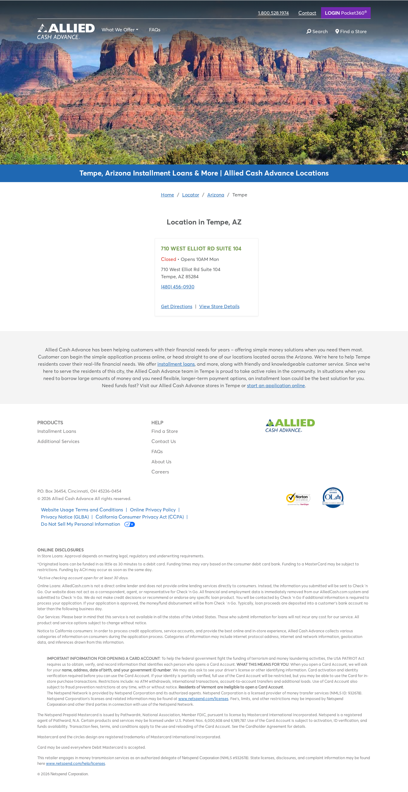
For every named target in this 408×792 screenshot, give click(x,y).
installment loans (176, 364)
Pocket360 (346, 12)
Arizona (215, 195)
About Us (161, 462)
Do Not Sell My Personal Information (81, 524)
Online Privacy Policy (153, 510)
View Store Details (219, 306)
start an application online (276, 385)
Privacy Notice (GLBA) (65, 517)
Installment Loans (56, 431)
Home (167, 195)
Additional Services (58, 441)
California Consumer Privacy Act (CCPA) (140, 517)
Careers (160, 472)
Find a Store (164, 431)
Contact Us (163, 441)
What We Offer (118, 30)
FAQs (154, 30)
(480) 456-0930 (177, 287)
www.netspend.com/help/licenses (75, 763)
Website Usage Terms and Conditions (82, 510)
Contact (307, 13)
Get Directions (176, 306)
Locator (190, 195)
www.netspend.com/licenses (203, 698)
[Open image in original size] (66, 31)
